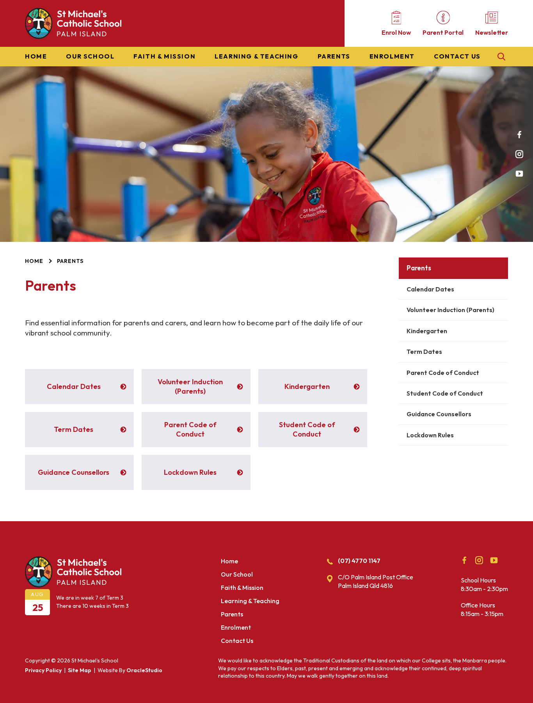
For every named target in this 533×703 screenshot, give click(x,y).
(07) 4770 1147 (359, 561)
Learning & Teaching (256, 56)
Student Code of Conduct (445, 393)
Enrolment (392, 56)
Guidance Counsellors (439, 414)
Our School (90, 56)
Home (36, 56)
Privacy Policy (43, 670)
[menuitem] (36, 56)
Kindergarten (427, 331)
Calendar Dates (430, 289)
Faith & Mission (164, 56)
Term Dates (424, 351)
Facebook (519, 134)
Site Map (79, 670)
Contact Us (457, 56)
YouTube (519, 173)
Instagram (519, 154)
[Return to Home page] (73, 37)
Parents (334, 56)
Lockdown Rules (430, 435)
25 (37, 607)
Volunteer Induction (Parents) (450, 310)
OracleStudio (144, 670)
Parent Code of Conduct (443, 372)
